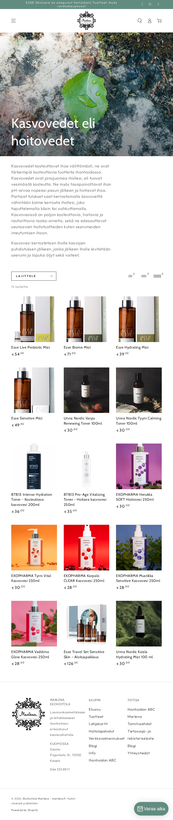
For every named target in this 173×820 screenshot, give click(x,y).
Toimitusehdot (139, 723)
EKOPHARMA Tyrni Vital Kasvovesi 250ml (31, 578)
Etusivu (95, 709)
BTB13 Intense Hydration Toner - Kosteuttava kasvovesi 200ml (31, 499)
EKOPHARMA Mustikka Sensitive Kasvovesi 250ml (138, 578)
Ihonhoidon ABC (102, 760)
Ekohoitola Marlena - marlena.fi (44, 798)
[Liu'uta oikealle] (158, 4)
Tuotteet (96, 716)
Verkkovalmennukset (107, 738)
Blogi (93, 745)
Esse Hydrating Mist (132, 347)
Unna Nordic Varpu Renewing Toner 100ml (83, 421)
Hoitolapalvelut (101, 731)
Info (92, 753)
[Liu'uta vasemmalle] (142, 4)
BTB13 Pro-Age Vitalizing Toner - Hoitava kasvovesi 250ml (85, 499)
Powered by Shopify (24, 810)
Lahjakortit (98, 723)
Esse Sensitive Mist (26, 418)
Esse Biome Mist (77, 347)
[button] (140, 21)
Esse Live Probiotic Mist (30, 347)
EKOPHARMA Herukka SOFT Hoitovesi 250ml (135, 497)
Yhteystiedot (138, 753)
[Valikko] (13, 21)
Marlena (134, 716)
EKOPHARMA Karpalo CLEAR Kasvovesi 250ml (84, 578)
